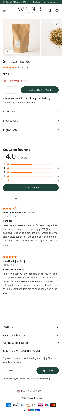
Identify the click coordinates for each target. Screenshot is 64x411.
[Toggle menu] (4, 10)
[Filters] (6, 198)
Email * (10, 370)
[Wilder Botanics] (29, 10)
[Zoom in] (21, 37)
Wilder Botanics (34, 398)
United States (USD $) (31, 391)
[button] (10, 67)
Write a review (30, 187)
